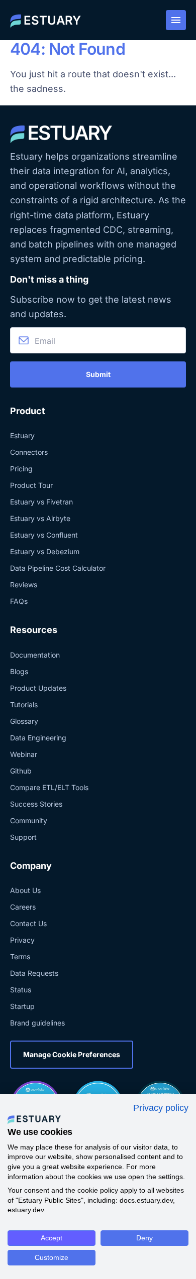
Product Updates (38, 688)
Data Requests (34, 973)
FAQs (19, 601)
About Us (25, 890)
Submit (98, 374)
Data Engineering (38, 737)
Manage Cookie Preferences (71, 1054)
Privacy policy (160, 1108)
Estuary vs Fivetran (41, 501)
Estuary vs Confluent (44, 535)
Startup (22, 1006)
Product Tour (31, 485)
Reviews (23, 584)
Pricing (21, 468)
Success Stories (36, 804)
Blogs (19, 671)
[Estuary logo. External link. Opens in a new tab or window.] (34, 1119)
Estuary (22, 435)
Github (21, 770)
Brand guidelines (37, 1022)
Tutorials (24, 704)
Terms (20, 956)
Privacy (22, 940)
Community (28, 820)
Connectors (29, 452)
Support (23, 837)
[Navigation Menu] (176, 20)
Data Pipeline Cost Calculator (58, 568)
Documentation (35, 655)
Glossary (24, 721)
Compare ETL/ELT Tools (49, 787)
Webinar (23, 754)
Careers (23, 907)
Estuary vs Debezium (44, 551)
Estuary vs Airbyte (40, 518)
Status (20, 989)
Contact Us (28, 923)
